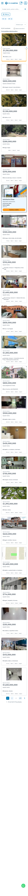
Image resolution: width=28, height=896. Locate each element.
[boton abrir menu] (2, 3)
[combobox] (21, 25)
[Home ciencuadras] (11, 3)
